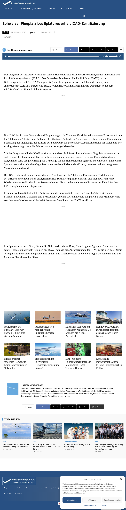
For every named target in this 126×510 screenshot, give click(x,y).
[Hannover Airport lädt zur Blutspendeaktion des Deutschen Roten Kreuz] (109, 317)
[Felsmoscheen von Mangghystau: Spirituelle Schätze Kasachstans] (48, 317)
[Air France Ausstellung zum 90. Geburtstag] (78, 431)
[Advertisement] (63, 114)
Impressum (104, 505)
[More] (121, 49)
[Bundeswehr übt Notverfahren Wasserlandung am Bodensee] (16, 431)
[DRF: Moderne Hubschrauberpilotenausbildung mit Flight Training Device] (78, 349)
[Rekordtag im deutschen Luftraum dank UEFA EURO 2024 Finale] (47, 431)
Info (5, 32)
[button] (121, 479)
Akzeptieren (72, 500)
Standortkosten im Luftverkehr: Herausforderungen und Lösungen (47, 363)
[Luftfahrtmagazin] (20, 3)
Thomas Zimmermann (21, 50)
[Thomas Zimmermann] (4, 50)
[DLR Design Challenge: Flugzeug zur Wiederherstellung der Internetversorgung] (109, 431)
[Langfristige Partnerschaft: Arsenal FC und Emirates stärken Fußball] (109, 349)
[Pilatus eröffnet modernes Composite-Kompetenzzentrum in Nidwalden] (17, 349)
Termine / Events (70, 442)
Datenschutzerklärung (90, 505)
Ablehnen (92, 500)
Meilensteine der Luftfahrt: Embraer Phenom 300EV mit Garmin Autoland (14, 331)
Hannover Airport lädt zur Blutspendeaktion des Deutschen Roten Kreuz (107, 331)
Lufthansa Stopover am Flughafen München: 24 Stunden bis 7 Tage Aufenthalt (78, 331)
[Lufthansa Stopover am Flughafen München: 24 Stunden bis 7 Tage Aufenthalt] (78, 317)
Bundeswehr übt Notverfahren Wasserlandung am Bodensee (15, 445)
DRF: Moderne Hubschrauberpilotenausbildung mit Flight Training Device (78, 363)
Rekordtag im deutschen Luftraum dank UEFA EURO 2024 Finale (47, 446)
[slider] (53, 56)
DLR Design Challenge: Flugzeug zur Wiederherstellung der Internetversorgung (109, 446)
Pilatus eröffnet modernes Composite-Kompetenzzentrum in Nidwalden (15, 363)
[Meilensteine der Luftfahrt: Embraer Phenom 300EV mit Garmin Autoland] (17, 317)
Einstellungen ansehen (112, 500)
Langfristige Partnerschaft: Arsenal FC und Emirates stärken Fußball (109, 363)
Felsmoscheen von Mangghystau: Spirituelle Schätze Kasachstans (44, 331)
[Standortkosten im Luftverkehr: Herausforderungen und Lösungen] (48, 349)
